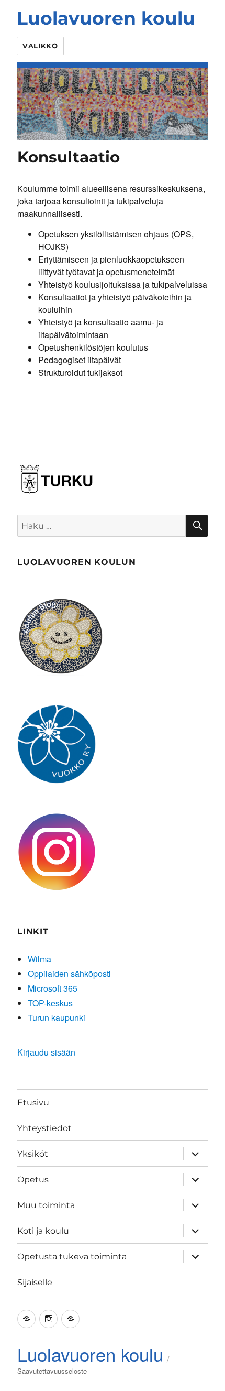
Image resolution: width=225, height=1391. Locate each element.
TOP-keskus (50, 1003)
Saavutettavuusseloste (52, 1371)
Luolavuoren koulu (106, 18)
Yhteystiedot (44, 1128)
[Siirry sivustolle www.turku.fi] (56, 478)
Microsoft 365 (52, 988)
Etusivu (33, 1102)
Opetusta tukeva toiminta (72, 1257)
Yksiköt (32, 1154)
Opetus (33, 1179)
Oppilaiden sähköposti (69, 974)
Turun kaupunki (56, 1018)
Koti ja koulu (43, 1231)
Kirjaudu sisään (46, 1052)
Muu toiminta (46, 1205)
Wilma (39, 959)
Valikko (40, 45)
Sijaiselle (34, 1282)
